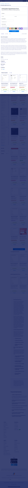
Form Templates (2, 3)
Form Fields (6, 33)
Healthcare (2, 65)
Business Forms (3, 87)
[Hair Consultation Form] (14, 78)
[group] (5, 84)
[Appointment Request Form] (5, 78)
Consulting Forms (12, 87)
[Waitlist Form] (23, 78)
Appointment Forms (7, 3)
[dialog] (14, 244)
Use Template (14, 31)
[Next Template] (20, 31)
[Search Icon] (27, 4)
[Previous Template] (8, 31)
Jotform (3, 69)
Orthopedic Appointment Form (5, 5)
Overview (2, 33)
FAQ (9, 33)
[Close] (26, 1)
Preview (5, 91)
